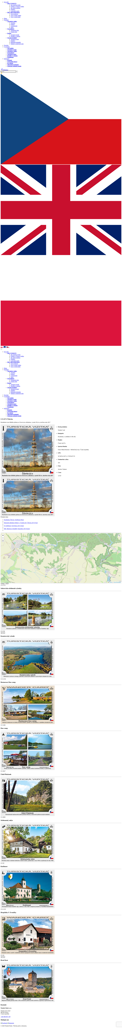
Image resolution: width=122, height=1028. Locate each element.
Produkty (6, 20)
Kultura (13, 24)
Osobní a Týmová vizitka (17, 6)
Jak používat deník (15, 5)
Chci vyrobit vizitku (16, 15)
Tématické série (15, 30)
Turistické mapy (15, 39)
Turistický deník (15, 35)
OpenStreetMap (117, 582)
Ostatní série (14, 32)
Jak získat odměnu (15, 8)
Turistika (13, 23)
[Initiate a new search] (119, 535)
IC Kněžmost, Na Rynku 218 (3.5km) (14, 525)
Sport (12, 27)
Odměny (13, 9)
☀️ (1, 73)
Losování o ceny (15, 11)
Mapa (5, 18)
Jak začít (6, 2)
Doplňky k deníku (15, 36)
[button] (3, 535)
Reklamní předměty (16, 42)
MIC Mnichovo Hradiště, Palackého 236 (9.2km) (17, 528)
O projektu (7, 47)
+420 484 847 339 (5, 1016)
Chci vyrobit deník (15, 17)
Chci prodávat (14, 14)
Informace (6, 58)
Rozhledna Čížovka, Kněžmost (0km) (14, 520)
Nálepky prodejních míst (17, 44)
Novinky (6, 45)
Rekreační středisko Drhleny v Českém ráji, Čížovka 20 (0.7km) (21, 522)
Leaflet (110, 582)
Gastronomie (14, 26)
